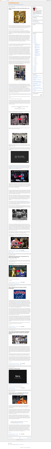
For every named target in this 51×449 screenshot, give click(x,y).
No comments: (17, 282)
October (35, 43)
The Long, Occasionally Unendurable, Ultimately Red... (37, 52)
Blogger (29, 447)
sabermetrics (18, 364)
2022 (34, 36)
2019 (34, 39)
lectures (13, 167)
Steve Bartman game (18, 302)
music (21, 251)
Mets (13, 364)
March (35, 62)
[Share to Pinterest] (24, 282)
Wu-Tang (12, 252)
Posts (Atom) (21, 439)
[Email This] (21, 282)
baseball (12, 283)
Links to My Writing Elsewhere (36, 22)
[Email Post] (19, 250)
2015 (34, 65)
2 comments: (17, 326)
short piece (13, 228)
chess (14, 251)
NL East (15, 364)
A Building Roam (13, 3)
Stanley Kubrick (25, 251)
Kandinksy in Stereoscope (14, 368)
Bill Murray (14, 283)
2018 (34, 40)
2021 (34, 37)
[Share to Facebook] (23, 250)
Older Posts (29, 437)
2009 (34, 71)
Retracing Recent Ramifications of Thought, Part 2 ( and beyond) (37, 85)
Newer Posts (10, 437)
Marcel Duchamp (18, 251)
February (35, 63)
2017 (34, 41)
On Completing (37, 87)
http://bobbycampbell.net (21, 444)
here (34, 14)
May (35, 60)
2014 (34, 66)
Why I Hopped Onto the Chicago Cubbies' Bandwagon (37, 50)
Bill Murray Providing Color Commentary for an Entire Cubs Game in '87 (19, 257)
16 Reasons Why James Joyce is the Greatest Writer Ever (37, 75)
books (12, 251)
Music (19, 4)
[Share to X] (22, 250)
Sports (17, 4)
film (15, 251)
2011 (34, 69)
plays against (22, 166)
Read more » (10, 324)
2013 (34, 67)
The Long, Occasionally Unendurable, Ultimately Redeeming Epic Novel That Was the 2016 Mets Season (19, 332)
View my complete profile (36, 15)
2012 (34, 68)
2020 (34, 38)
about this (28, 101)
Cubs (16, 283)
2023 (34, 35)
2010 (34, 70)
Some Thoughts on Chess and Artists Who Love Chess (37, 45)
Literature (15, 4)
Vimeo (9, 384)
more (22, 4)
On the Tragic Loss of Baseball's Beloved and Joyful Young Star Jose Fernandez (18, 393)
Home (20, 437)
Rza (22, 251)
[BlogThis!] (21, 250)
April (35, 61)
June (35, 59)
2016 (34, 42)
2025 (34, 34)
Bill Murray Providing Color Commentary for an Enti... (37, 47)
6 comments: (17, 250)
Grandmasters (10, 87)
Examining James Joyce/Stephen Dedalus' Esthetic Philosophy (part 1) (37, 81)
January (35, 64)
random (18, 283)
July (35, 58)
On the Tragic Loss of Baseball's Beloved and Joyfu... (37, 55)
